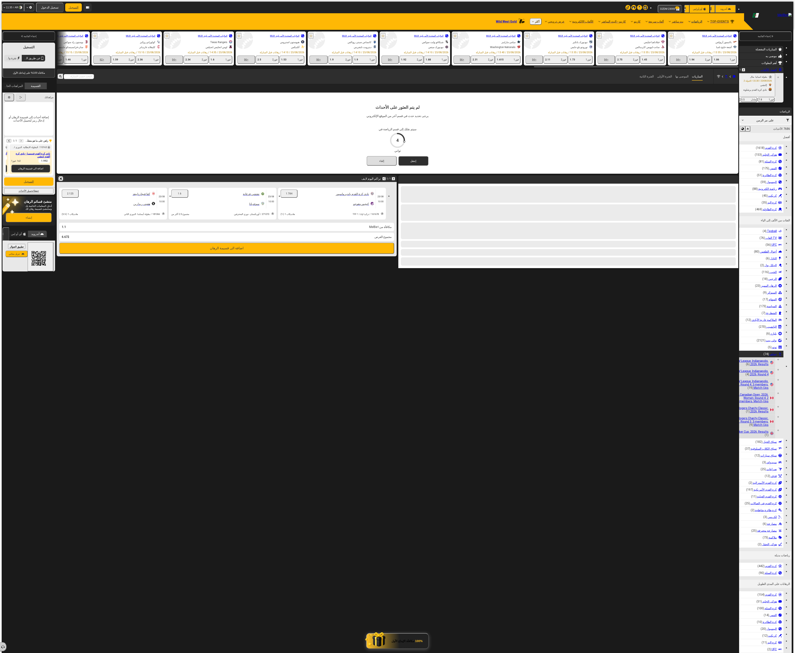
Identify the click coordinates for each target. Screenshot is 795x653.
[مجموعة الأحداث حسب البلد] (742, 128)
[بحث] (60, 76)
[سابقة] (743, 69)
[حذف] (60, 185)
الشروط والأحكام (43, 120)
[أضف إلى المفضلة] (671, 36)
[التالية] (384, 185)
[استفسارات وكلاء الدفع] (87, 7)
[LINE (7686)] (734, 76)
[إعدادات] (29, 7)
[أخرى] (68, 91)
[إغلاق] (5, 300)
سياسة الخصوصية (13, 120)
